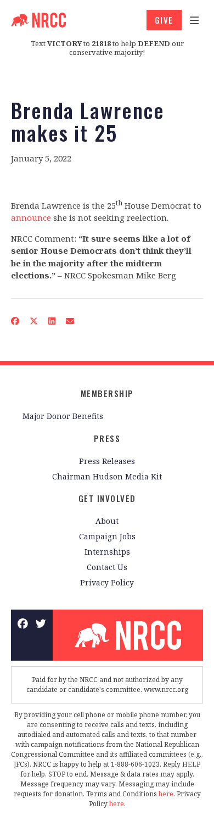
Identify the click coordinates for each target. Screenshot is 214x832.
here (166, 794)
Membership (107, 393)
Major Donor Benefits (62, 416)
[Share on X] (34, 321)
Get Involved (107, 498)
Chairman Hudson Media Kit (107, 476)
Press (107, 438)
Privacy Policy (107, 582)
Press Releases (107, 461)
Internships (107, 551)
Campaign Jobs (107, 536)
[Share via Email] (70, 321)
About (107, 521)
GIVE (164, 20)
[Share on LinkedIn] (52, 321)
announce (31, 217)
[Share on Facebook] (15, 321)
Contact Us (107, 567)
